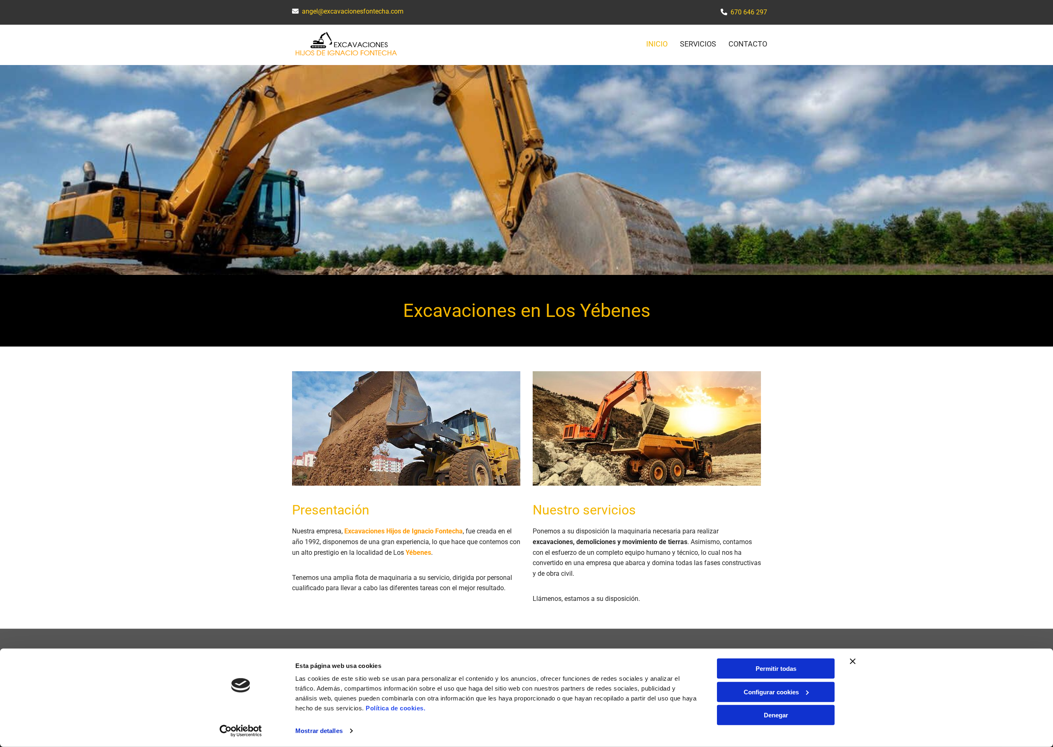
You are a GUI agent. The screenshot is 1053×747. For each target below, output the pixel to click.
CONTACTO (747, 44)
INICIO (657, 44)
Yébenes (418, 552)
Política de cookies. (395, 708)
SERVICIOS (698, 44)
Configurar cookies (771, 691)
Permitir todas (776, 668)
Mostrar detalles (319, 730)
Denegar (776, 715)
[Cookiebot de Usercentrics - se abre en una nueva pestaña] (241, 731)
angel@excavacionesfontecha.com (353, 11)
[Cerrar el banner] (853, 661)
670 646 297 (749, 12)
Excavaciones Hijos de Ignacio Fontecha (403, 531)
